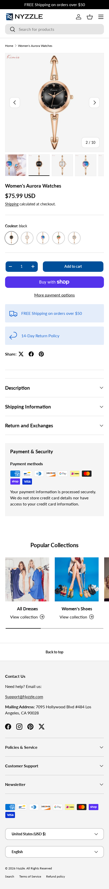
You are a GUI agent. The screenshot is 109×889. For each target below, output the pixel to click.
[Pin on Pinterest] (41, 354)
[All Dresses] (27, 579)
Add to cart (73, 266)
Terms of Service (30, 876)
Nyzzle (20, 868)
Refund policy (55, 876)
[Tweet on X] (21, 354)
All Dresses (27, 608)
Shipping (12, 204)
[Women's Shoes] (77, 579)
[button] (89, 16)
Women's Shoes (77, 608)
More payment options (54, 294)
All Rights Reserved (39, 868)
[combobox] (54, 29)
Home (9, 46)
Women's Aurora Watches (35, 46)
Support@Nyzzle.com (24, 696)
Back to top (54, 652)
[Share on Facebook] (31, 354)
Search (9, 876)
